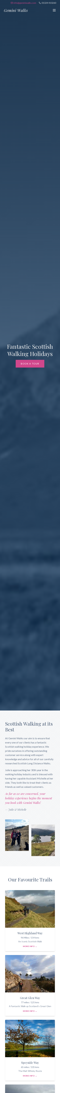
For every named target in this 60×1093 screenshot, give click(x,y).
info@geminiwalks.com (25, 2)
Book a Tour (30, 363)
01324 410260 (49, 2)
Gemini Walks (16, 10)
